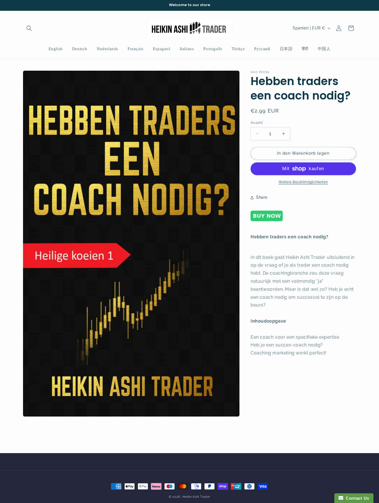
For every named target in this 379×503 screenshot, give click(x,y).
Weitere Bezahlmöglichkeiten (303, 182)
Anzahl (257, 123)
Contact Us (356, 498)
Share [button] (261, 197)
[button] (29, 28)
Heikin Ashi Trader (196, 497)
